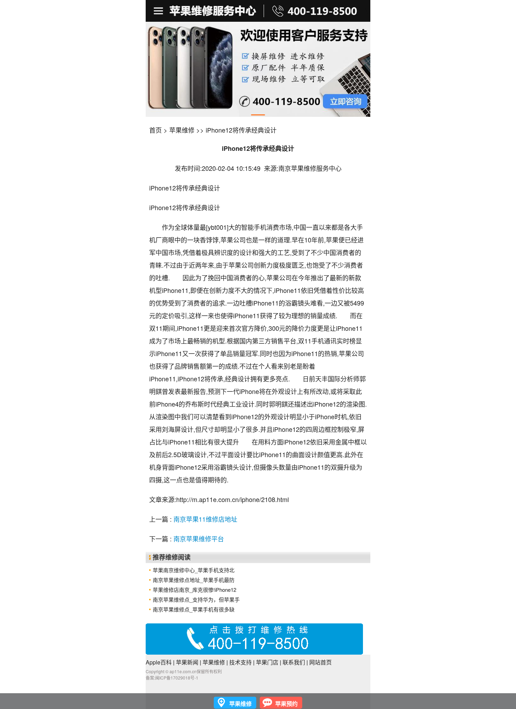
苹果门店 (267, 662)
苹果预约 (286, 704)
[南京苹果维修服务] (258, 11)
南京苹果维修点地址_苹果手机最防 (193, 579)
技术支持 (240, 662)
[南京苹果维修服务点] (258, 69)
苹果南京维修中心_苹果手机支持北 (193, 570)
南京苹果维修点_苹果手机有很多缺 (193, 609)
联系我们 (294, 662)
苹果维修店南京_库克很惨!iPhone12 (194, 589)
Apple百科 (159, 662)
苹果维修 (181, 129)
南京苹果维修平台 (198, 538)
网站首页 (320, 662)
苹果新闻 (187, 662)
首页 (155, 129)
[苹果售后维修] (159, 11)
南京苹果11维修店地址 (205, 518)
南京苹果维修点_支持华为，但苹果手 (196, 599)
